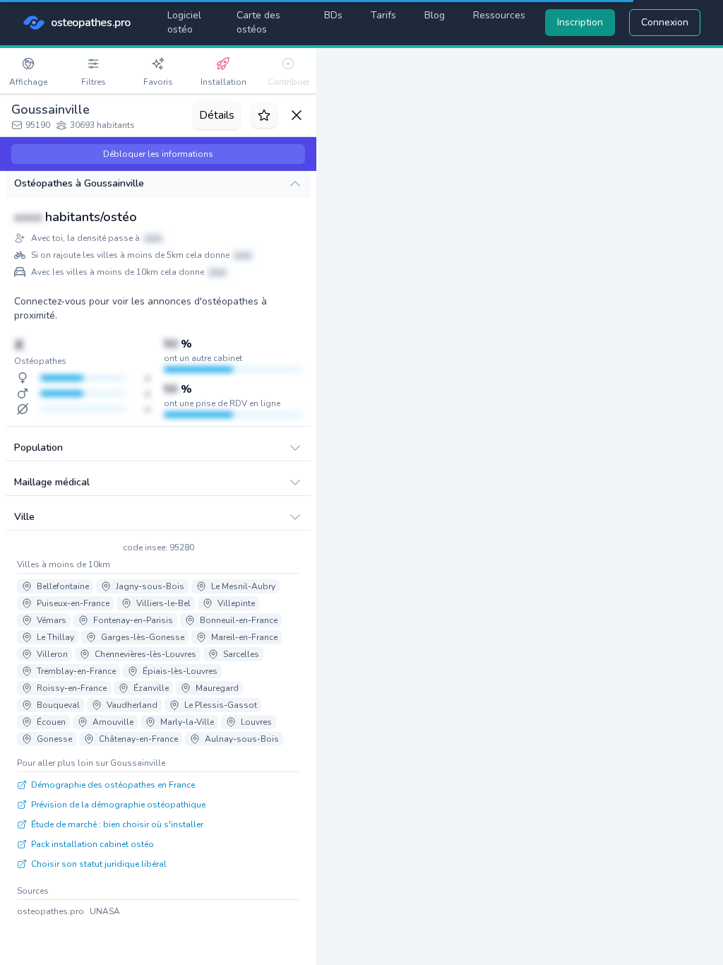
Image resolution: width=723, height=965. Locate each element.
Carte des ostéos (258, 22)
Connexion (664, 22)
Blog (434, 15)
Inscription (580, 22)
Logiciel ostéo (184, 22)
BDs (333, 15)
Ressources (499, 15)
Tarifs (383, 15)
